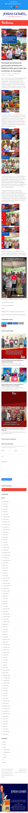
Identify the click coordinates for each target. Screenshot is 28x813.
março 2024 (5, 575)
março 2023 (5, 606)
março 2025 (5, 545)
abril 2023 (5, 603)
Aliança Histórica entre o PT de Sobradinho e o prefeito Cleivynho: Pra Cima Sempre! (12, 385)
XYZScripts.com (21, 812)
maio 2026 (5, 509)
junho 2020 (5, 690)
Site (2, 456)
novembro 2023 (6, 585)
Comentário (4, 461)
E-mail (16, 450)
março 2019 (5, 729)
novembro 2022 (6, 616)
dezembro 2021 (6, 644)
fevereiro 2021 (6, 670)
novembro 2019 (6, 708)
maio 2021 (5, 662)
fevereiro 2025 (6, 547)
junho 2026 (5, 506)
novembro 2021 (6, 647)
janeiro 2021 (6, 672)
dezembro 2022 (6, 614)
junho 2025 (5, 537)
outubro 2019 (6, 711)
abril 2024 (5, 573)
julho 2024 (5, 565)
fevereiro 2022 (6, 639)
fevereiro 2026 (6, 516)
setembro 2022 (6, 621)
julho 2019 (5, 718)
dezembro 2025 (6, 522)
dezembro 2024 (6, 552)
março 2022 (5, 637)
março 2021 (5, 667)
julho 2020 (5, 688)
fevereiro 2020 (6, 701)
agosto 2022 (5, 624)
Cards (4, 747)
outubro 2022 (6, 619)
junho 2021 (5, 660)
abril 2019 (5, 726)
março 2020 (5, 698)
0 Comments (11, 75)
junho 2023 (5, 598)
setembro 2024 (6, 560)
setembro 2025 (6, 529)
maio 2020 (5, 693)
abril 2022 (5, 634)
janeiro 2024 (6, 580)
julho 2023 (5, 596)
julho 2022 (5, 626)
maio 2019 (5, 724)
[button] (26, 15)
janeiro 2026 (6, 519)
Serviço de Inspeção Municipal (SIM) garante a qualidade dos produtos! (12, 361)
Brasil (4, 744)
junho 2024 (5, 568)
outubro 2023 (6, 588)
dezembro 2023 (6, 583)
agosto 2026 (5, 501)
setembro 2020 (6, 683)
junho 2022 (5, 629)
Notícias (5, 757)
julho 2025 (5, 534)
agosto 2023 (5, 593)
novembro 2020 (6, 678)
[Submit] (25, 489)
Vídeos (4, 762)
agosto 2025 (5, 532)
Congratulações (6, 752)
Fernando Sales (17, 73)
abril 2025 (5, 542)
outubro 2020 (6, 680)
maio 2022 (5, 631)
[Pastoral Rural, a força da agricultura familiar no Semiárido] (14, 409)
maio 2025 (5, 539)
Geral (4, 75)
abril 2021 (5, 665)
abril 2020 (5, 695)
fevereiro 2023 (6, 608)
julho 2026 (5, 504)
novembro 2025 (6, 524)
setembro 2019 (6, 713)
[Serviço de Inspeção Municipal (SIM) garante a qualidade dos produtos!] (14, 346)
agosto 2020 (5, 685)
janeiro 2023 (6, 611)
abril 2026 (5, 511)
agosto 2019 (5, 716)
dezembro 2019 (6, 706)
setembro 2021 (6, 652)
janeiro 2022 (6, 642)
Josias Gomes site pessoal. (20, 807)
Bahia (4, 742)
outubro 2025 (6, 527)
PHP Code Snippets (8, 812)
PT (3, 760)
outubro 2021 (6, 649)
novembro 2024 (6, 555)
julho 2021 (5, 657)
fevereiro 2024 (6, 578)
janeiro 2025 (6, 550)
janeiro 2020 (6, 703)
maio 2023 (5, 601)
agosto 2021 (5, 654)
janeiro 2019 (6, 734)
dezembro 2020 (6, 675)
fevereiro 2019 (6, 731)
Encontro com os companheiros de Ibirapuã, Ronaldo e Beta (20, 770)
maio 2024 (5, 570)
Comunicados (6, 749)
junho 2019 (5, 721)
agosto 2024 (5, 562)
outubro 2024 (6, 557)
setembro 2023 (6, 591)
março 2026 (5, 514)
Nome (3, 450)
